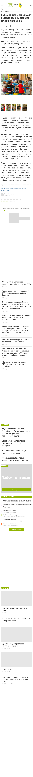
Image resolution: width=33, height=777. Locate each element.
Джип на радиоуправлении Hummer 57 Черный (13, 645)
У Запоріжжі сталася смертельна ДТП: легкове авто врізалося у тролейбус (14, 364)
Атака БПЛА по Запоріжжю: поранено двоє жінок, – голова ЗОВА (16, 283)
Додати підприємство (16, 529)
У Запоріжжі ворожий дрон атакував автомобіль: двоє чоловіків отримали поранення (16, 317)
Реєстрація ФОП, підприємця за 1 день (15, 609)
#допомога (3, 190)
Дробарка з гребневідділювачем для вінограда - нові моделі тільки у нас (16, 679)
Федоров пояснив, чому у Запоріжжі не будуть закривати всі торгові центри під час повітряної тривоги (16, 432)
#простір (24, 188)
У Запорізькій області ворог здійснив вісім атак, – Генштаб (15, 459)
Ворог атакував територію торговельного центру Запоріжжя (13, 443)
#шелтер (6, 188)
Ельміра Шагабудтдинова (10, 194)
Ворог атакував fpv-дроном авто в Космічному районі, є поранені (15, 341)
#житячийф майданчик (15, 188)
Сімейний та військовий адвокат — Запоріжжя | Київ (16, 620)
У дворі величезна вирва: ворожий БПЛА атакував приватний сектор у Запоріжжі (16, 293)
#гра (8, 190)
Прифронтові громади (16, 477)
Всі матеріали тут (16, 490)
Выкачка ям (7, 669)
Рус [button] (31, 5)
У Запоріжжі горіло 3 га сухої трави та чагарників (14, 451)
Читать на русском (5, 26)
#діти (2, 188)
